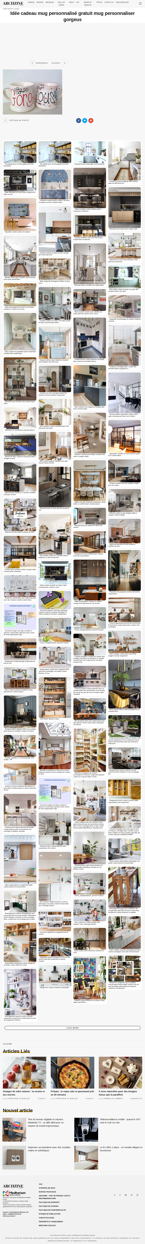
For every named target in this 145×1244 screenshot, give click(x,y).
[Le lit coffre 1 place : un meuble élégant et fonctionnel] (86, 1158)
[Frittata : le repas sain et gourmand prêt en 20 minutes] (72, 1073)
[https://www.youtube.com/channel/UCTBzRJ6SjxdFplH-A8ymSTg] (126, 1195)
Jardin (31, 2)
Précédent (41, 63)
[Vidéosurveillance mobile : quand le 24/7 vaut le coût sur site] (86, 1130)
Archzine (14, 4)
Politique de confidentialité (52, 1210)
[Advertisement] (72, 41)
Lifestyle (109, 2)
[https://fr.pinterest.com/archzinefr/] (138, 1195)
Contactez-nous (46, 1218)
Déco (71, 2)
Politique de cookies (48, 1206)
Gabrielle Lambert (113, 1098)
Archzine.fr (15, 1187)
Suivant (57, 63)
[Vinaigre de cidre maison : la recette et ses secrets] (24, 1073)
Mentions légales (47, 1225)
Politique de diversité (49, 1202)
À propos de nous (47, 1188)
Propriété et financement (51, 1222)
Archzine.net (122, 2)
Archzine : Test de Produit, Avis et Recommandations (54, 1197)
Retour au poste (18, 120)
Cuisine (16, 9)
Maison (40, 2)
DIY (77, 2)
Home (5, 9)
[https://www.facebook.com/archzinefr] (115, 1195)
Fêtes (99, 2)
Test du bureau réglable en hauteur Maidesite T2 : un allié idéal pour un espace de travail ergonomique (46, 1122)
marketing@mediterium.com (19, 1212)
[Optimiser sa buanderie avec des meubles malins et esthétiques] (14, 1158)
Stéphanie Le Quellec (19, 1098)
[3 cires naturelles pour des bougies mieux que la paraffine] (120, 1073)
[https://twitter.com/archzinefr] (132, 1195)
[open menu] (140, 3)
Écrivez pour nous (47, 1192)
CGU (40, 1184)
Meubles (50, 2)
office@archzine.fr (9, 1216)
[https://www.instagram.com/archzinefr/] (120, 1195)
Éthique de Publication (49, 1214)
